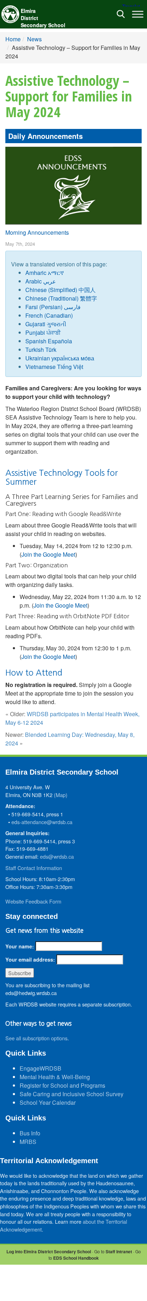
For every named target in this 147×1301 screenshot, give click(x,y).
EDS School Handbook (76, 1258)
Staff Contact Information (33, 867)
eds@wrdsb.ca (57, 856)
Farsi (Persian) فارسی (53, 307)
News (34, 39)
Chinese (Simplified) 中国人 (60, 290)
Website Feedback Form (33, 901)
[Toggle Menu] (137, 14)
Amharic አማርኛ (44, 273)
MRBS (28, 1142)
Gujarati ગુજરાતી (45, 324)
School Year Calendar (48, 1102)
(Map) (60, 794)
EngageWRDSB (40, 1068)
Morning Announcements (37, 232)
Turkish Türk (40, 349)
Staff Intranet (119, 1251)
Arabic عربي (40, 281)
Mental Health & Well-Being (55, 1077)
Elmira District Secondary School (43, 17)
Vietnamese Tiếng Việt (54, 367)
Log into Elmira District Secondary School (48, 1251)
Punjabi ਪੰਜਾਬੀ (43, 332)
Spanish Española (48, 341)
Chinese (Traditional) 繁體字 (61, 298)
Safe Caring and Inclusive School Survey (71, 1094)
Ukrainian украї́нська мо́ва (59, 358)
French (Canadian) (49, 315)
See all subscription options (36, 1038)
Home (13, 39)
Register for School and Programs (62, 1085)
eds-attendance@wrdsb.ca (41, 822)
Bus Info (30, 1133)
